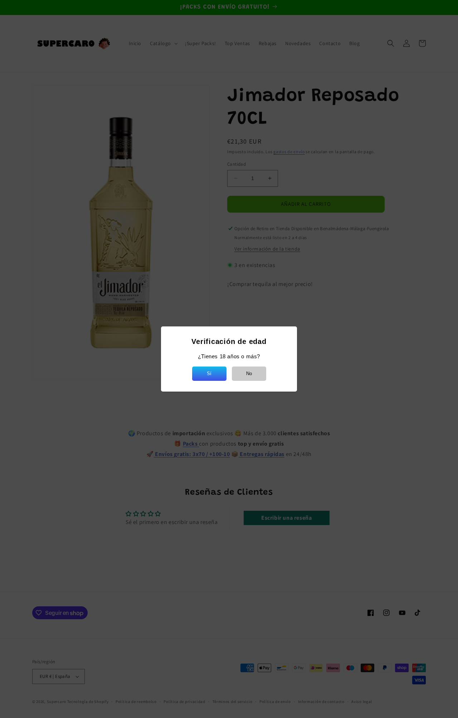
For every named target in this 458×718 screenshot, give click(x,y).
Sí (209, 373)
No (249, 373)
